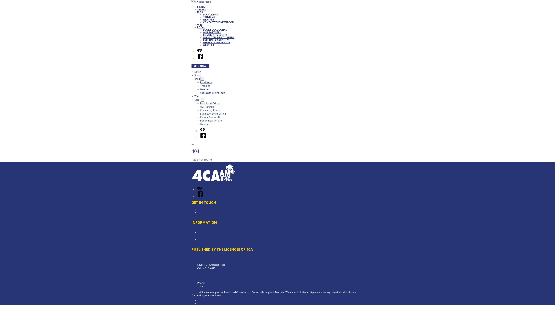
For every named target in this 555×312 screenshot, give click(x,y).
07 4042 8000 (212, 283)
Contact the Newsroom (218, 22)
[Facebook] (200, 58)
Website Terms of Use (209, 235)
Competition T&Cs (207, 229)
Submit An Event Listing (218, 37)
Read (200, 12)
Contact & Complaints (209, 209)
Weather (208, 19)
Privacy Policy (204, 239)
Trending (209, 17)
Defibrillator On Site (216, 42)
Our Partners (212, 32)
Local (201, 27)
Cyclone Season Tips (216, 40)
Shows (201, 9)
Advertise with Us (206, 212)
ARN (199, 300)
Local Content (204, 242)
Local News (210, 14)
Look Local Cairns (215, 29)
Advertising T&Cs (206, 232)
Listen (201, 7)
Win (199, 24)
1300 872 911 (212, 286)
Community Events (215, 35)
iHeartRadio (202, 303)
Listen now (199, 66)
